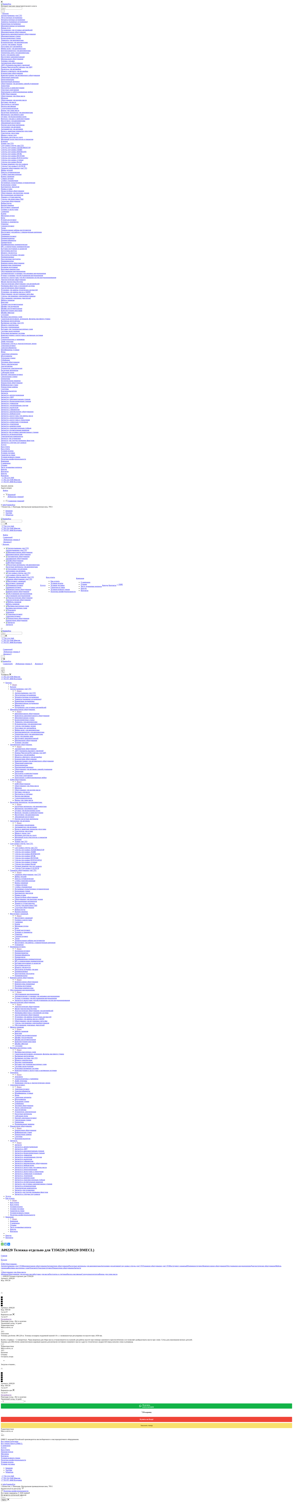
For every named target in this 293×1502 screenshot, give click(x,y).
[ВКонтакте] (8, 1244)
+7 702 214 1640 (7, 478)
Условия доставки (8, 1464)
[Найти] (3, 11)
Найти (4, 1500)
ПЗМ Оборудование (22, 784)
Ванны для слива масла (108, 1274)
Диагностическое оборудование (27, 1006)
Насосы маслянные (74, 1274)
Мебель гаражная (21, 1031)
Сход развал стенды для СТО (26, 848)
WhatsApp (9, 515)
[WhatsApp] (2, 1244)
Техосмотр (19, 1077)
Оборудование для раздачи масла (21, 1274)
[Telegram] (5, 1244)
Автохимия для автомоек (24, 825)
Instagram (9, 511)
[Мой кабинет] (2, 647)
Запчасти (18, 1145)
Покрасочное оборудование (25, 1130)
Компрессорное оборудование (26, 982)
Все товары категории (9, 1441)
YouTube (8, 513)
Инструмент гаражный (24, 918)
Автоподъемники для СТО (25, 693)
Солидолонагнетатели (90, 1274)
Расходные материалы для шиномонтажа (31, 806)
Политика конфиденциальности (13, 1460)
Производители (7, 1452)
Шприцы (4, 1274)
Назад (14, 685)
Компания (14, 1221)
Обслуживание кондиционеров (27, 994)
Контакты (5, 1456)
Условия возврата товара (10, 1458)
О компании (6, 1446)
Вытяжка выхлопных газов (25, 1052)
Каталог (13, 687)
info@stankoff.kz (9, 505)
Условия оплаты (7, 1462)
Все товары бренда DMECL (12, 1443)
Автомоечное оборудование (26, 749)
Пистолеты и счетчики (58, 1274)
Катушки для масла (41, 1274)
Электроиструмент (22, 1089)
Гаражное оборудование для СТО (28, 874)
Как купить (14, 1202)
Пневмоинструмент (22, 951)
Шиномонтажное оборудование (27, 714)
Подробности (6, 1319)
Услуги (3, 1448)
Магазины (5, 1454)
